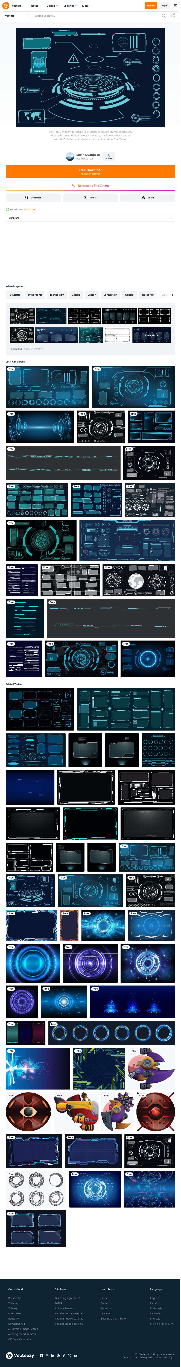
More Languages (158, 1323)
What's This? (30, 209)
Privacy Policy (144, 1357)
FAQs (103, 1298)
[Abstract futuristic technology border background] (99, 1069)
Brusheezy (14, 1298)
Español (152, 1303)
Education (14, 1318)
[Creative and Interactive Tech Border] (22, 580)
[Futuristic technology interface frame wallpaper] (69, 925)
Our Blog (105, 1313)
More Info (14, 217)
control (129, 294)
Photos (34, 5)
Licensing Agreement (67, 1298)
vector (92, 294)
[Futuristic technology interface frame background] (31, 925)
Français (153, 1318)
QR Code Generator (19, 1339)
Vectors (16, 5)
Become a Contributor (113, 1318)
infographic (35, 294)
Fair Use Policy (162, 1357)
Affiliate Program (65, 1308)
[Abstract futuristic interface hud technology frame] (34, 1151)
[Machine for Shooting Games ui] (151, 1069)
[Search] (161, 15)
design (76, 294)
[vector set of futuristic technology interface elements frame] (25, 618)
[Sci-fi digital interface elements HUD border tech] (111, 618)
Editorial (68, 5)
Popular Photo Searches (69, 1318)
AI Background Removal (22, 1334)
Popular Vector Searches (69, 1313)
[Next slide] (167, 295)
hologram (148, 294)
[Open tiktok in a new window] (64, 1355)
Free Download (89, 171)
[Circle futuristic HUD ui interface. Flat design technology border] (36, 1189)
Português (154, 1308)
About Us (105, 1308)
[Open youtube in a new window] (75, 1355)
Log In (161, 5)
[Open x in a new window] (69, 1355)
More (85, 5)
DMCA (58, 1303)
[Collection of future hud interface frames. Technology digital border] (25, 1033)
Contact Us (106, 1303)
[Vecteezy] (5, 5)
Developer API (16, 1323)
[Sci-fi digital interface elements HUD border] (63, 463)
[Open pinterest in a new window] (58, 1355)
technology (57, 294)
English (152, 1298)
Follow (107, 158)
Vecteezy (13, 1303)
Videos (51, 5)
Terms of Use (127, 1357)
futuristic (14, 294)
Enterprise (14, 1313)
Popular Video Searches (69, 1323)
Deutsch (153, 1313)
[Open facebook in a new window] (41, 1355)
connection (110, 294)
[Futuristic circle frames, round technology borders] (111, 1033)
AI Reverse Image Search (23, 1328)
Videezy (12, 1308)
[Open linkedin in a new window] (52, 1355)
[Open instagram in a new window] (47, 1355)
